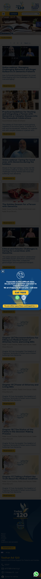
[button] (3, 271)
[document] (20, 289)
